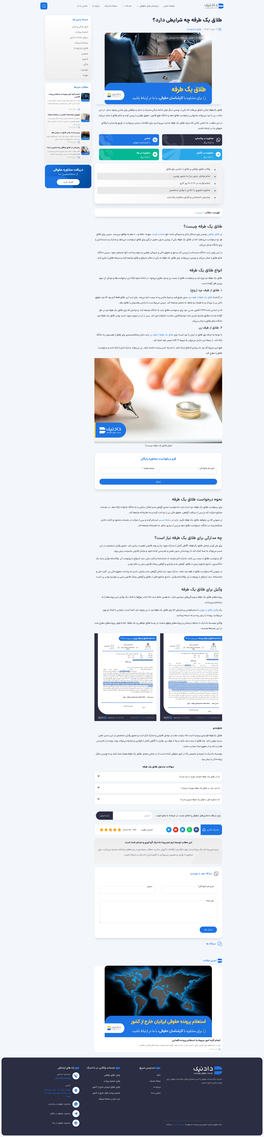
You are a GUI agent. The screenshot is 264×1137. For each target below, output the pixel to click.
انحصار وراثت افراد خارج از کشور (106, 1093)
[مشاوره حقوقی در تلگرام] (75, 1113)
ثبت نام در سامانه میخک (109, 1098)
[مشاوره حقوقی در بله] (75, 1123)
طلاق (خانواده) (194, 29)
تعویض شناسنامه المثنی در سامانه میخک (64, 114)
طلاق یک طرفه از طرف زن (161, 335)
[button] (196, 829)
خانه (214, 37)
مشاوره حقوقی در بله (61, 1122)
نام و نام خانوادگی (205, 468)
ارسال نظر (208, 929)
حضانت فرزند (158, 234)
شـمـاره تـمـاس (63, 1074)
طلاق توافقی (213, 234)
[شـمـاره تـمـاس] (75, 1075)
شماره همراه (148, 468)
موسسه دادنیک (178, 1124)
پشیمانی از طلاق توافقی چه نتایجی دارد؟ (63, 147)
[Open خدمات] (123, 6)
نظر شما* (210, 900)
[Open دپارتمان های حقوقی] (138, 6)
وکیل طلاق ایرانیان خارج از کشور (106, 1087)
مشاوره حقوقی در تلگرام (60, 1113)
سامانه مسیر (165, 520)
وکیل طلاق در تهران (209, 610)
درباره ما (157, 1087)
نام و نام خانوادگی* (206, 886)
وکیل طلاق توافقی (112, 1075)
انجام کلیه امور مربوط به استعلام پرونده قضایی (64, 95)
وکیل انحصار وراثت (112, 1081)
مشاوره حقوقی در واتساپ (59, 1104)
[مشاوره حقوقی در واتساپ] (75, 1104)
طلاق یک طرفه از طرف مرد (200, 297)
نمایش (199, 212)
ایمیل (149, 886)
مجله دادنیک (155, 1081)
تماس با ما (156, 1093)
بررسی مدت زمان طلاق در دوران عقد (65, 132)
